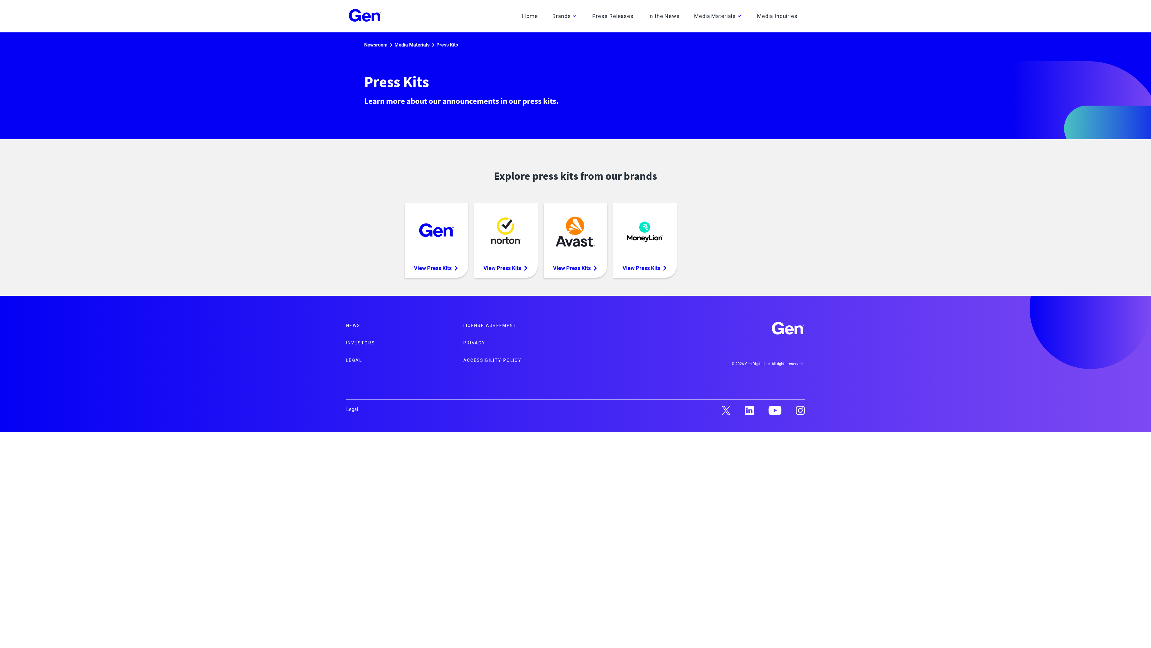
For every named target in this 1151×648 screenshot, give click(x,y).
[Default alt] (788, 329)
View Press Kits (433, 268)
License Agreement (490, 325)
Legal (354, 360)
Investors (360, 342)
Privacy (474, 342)
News (353, 325)
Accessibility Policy (492, 360)
